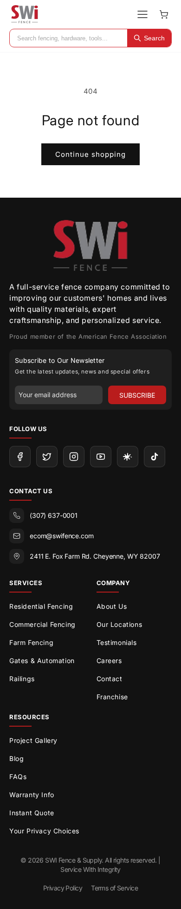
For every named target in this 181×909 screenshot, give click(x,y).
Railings (22, 679)
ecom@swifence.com (62, 536)
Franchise (112, 697)
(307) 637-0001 (54, 515)
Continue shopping (90, 154)
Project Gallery (33, 740)
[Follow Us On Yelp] (127, 456)
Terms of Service (114, 888)
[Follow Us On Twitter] (47, 456)
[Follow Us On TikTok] (154, 456)
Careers (109, 660)
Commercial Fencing (42, 624)
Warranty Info (31, 795)
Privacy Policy (62, 888)
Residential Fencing (41, 606)
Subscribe (137, 395)
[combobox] (68, 38)
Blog (16, 758)
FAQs (17, 776)
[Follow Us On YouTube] (100, 456)
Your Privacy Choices (44, 831)
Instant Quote (31, 813)
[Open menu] (142, 14)
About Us (112, 606)
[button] (164, 14)
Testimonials (117, 642)
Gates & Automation (42, 660)
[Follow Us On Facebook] (20, 456)
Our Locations (119, 624)
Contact (110, 679)
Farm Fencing (31, 642)
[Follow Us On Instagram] (73, 456)
